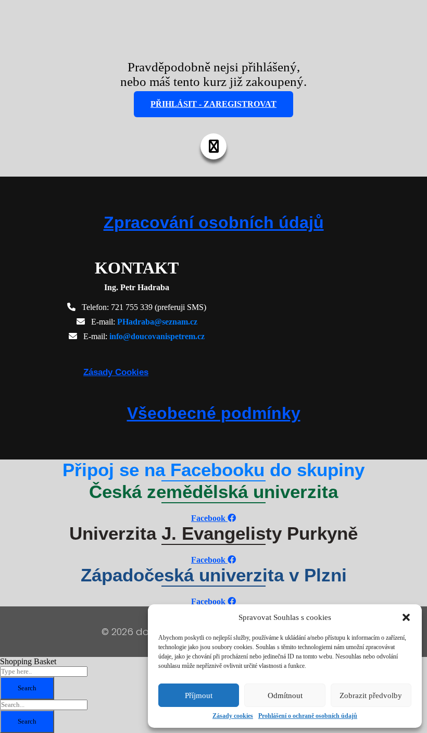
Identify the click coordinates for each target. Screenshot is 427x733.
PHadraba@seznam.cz (157, 321)
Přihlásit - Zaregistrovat (213, 104)
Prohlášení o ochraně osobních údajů (307, 715)
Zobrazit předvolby (371, 695)
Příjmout (198, 695)
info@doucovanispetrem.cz (157, 336)
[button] (406, 617)
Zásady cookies (232, 715)
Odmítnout (285, 695)
